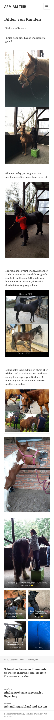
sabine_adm (33, 659)
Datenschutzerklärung (14, 714)
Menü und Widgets (47, 9)
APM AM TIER (15, 6)
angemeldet (23, 672)
